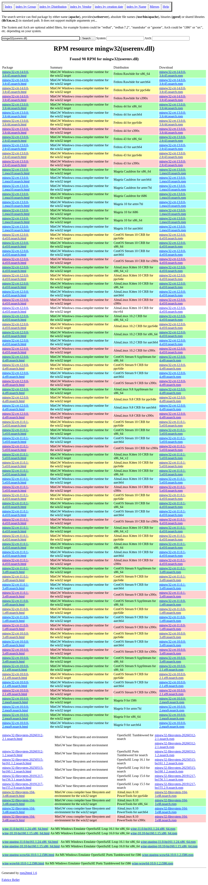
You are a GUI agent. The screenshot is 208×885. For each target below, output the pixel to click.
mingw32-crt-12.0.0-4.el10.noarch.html (15, 236)
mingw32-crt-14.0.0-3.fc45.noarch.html (15, 73)
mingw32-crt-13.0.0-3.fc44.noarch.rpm (172, 106)
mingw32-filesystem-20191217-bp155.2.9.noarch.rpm (175, 785)
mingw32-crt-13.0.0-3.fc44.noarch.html (15, 106)
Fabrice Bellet (11, 880)
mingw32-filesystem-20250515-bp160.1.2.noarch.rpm (175, 769)
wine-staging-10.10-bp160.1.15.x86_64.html (31, 846)
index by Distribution (53, 6)
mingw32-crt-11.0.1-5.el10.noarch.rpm (172, 423)
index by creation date (109, 6)
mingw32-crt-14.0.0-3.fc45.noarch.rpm (172, 73)
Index (8, 6)
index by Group (26, 6)
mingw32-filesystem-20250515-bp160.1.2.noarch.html (22, 769)
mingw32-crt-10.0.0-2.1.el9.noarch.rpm (172, 667)
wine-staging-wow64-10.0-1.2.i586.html (28, 855)
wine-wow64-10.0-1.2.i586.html (23, 863)
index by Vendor (80, 6)
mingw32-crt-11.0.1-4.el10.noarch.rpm (172, 496)
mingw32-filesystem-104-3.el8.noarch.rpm (171, 794)
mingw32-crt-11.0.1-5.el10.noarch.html (15, 423)
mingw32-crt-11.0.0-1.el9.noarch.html (15, 602)
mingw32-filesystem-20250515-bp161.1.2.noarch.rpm (175, 761)
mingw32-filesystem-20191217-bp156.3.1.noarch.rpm (175, 777)
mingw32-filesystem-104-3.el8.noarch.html (18, 794)
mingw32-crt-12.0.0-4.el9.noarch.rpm (172, 358)
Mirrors (154, 6)
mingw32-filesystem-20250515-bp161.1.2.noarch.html (22, 761)
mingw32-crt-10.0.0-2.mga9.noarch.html (15, 700)
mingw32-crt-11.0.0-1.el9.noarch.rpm (172, 602)
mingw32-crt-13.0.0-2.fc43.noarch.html (15, 138)
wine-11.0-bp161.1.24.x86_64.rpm (152, 828)
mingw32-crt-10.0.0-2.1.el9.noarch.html (15, 667)
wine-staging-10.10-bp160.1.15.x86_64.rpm (169, 846)
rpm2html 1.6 (28, 873)
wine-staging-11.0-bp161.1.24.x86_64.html (30, 841)
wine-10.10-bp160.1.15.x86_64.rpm (153, 833)
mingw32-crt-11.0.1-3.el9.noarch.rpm (172, 570)
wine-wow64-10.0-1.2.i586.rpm (152, 863)
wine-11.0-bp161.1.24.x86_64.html (25, 828)
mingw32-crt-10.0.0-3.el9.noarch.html (15, 635)
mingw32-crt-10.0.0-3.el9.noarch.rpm (172, 635)
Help (166, 6)
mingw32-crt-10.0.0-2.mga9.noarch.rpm (172, 700)
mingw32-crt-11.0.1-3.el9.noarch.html (15, 570)
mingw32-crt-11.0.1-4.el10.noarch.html (15, 496)
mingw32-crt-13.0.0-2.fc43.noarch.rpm (172, 138)
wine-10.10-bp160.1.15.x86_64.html (26, 833)
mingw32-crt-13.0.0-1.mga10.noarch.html (15, 171)
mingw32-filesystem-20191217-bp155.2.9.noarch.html (22, 785)
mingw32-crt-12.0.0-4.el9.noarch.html (15, 358)
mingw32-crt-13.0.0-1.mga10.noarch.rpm (172, 171)
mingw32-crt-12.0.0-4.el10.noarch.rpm (172, 236)
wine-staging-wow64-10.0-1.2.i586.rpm (167, 855)
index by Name (136, 6)
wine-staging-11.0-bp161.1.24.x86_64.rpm (168, 841)
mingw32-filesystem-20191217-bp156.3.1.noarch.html (22, 777)
